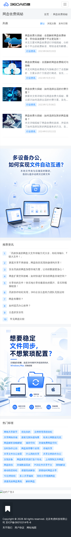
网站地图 (31, 527)
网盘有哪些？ (16, 298)
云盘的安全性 (16, 312)
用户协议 (19, 527)
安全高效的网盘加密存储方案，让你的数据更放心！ (36, 269)
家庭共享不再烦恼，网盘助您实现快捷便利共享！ (35, 262)
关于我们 (7, 527)
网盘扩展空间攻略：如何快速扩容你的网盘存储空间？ (38, 275)
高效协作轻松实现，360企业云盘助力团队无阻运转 (36, 292)
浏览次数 (51, 23)
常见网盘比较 (17, 318)
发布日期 (63, 23)
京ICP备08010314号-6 (18, 522)
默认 (42, 23)
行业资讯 (30, 51)
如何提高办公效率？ (20, 305)
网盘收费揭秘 (60, 14)
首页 (46, 14)
